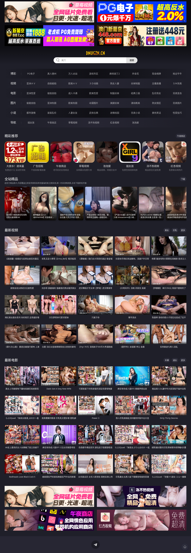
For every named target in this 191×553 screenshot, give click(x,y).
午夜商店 (51, 122)
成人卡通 (72, 93)
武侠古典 (93, 112)
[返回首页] (184, 546)
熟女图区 (156, 103)
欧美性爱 (93, 93)
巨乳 (175, 230)
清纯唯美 (135, 103)
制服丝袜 (114, 93)
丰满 (167, 360)
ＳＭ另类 (177, 83)
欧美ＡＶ (72, 83)
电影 (13, 93)
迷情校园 (114, 112)
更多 (183, 230)
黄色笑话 (156, 112)
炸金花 (135, 73)
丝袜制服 (135, 83)
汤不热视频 (93, 122)
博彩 (13, 73)
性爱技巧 (177, 112)
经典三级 (135, 93)
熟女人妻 (114, 83)
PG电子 (31, 73)
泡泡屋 (135, 122)
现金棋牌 (156, 73)
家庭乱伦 (51, 112)
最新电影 (11, 360)
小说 (13, 113)
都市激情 (31, 112)
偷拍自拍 (51, 93)
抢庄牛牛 (177, 73)
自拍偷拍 (51, 83)
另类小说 (135, 112)
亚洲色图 (51, 103)
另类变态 (177, 93)
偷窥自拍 (31, 103)
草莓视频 (72, 122)
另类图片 (177, 103)
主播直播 (156, 83)
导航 (13, 122)
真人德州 (51, 73)
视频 (13, 83)
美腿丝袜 (114, 103)
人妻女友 (72, 112)
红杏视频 (114, 122)
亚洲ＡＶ (31, 83)
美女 (167, 230)
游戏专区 (93, 73)
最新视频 (11, 230)
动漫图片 (93, 103)
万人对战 (72, 73)
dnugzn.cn (95, 53)
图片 (13, 103)
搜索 (132, 60)
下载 (183, 179)
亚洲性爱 (31, 93)
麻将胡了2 (114, 73)
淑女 (175, 360)
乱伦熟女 (156, 93)
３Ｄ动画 (93, 83)
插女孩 (31, 122)
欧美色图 (72, 103)
